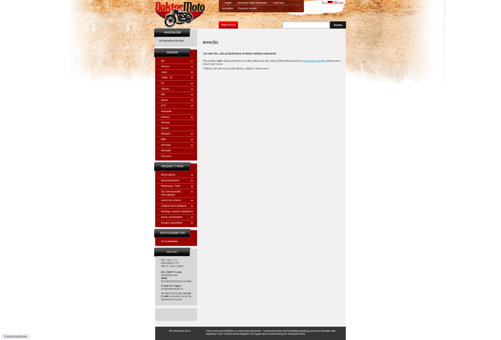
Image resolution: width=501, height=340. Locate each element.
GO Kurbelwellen (169, 241)
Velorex (165, 89)
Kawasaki (166, 111)
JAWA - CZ (167, 77)
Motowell (166, 150)
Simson (165, 66)
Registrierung (228, 25)
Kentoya (165, 122)
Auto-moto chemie (171, 200)
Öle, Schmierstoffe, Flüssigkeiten (171, 193)
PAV (163, 94)
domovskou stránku (315, 61)
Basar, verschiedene (171, 217)
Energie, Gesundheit (171, 222)
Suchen (338, 25)
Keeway (165, 117)
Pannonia (166, 156)
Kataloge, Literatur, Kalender (176, 211)
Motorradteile (168, 174)
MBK (163, 139)
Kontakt (279, 3)
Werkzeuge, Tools (170, 186)
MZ (163, 61)
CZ (162, 83)
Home (228, 3)
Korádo (165, 128)
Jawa (164, 72)
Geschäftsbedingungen (252, 3)
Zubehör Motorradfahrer (174, 206)
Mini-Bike (166, 145)
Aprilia (164, 100)
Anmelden (228, 8)
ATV (163, 105)
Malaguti (165, 133)
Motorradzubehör (170, 180)
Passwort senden (247, 8)
